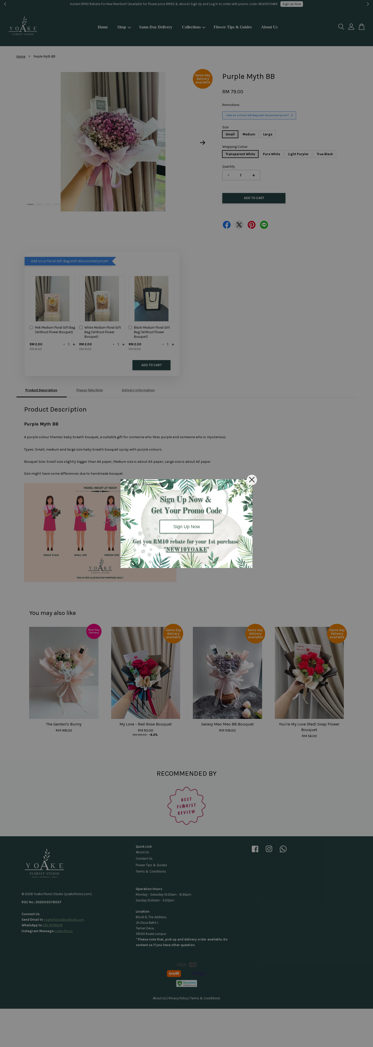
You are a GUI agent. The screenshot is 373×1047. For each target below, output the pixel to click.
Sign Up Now (186, 526)
